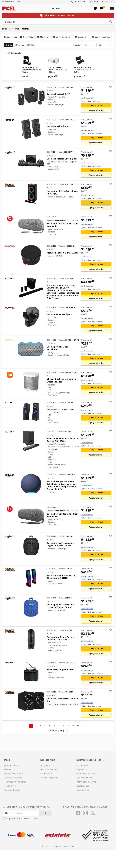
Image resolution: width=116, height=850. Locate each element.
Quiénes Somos (11, 765)
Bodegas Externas (102, 37)
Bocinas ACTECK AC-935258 (60, 409)
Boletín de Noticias (49, 777)
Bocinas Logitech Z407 (58, 94)
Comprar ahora (96, 105)
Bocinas (25, 28)
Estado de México (63, 37)
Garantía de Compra (13, 773)
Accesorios (14, 28)
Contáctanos (82, 765)
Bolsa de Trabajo (12, 790)
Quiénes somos (108, 2)
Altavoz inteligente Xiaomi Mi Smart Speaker (62, 380)
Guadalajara (83, 37)
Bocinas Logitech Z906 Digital (62, 159)
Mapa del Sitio (82, 790)
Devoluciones (82, 786)
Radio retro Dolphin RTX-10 (60, 669)
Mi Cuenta (56, 8)
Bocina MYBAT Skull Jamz (59, 314)
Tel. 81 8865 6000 (80, 2)
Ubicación (8, 769)
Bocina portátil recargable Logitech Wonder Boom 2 (60, 544)
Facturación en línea (85, 773)
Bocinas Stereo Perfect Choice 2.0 (62, 699)
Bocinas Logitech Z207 (58, 126)
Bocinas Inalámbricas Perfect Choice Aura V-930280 (62, 576)
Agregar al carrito (96, 110)
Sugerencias (81, 769)
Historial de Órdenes (49, 769)
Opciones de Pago (84, 777)
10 (73, 726)
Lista (10, 45)
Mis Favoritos (46, 773)
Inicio (4, 28)
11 (78, 726)
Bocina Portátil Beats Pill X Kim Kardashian (62, 224)
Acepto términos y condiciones (22, 818)
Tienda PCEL (28, 37)
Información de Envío (86, 781)
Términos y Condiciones (15, 781)
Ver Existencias (87, 98)
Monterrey (44, 37)
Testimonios (10, 786)
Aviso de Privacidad (13, 777)
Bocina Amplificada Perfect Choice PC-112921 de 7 (61, 638)
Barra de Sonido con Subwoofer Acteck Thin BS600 (63, 439)
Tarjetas (20, 45)
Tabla (31, 45)
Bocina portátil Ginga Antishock (57, 348)
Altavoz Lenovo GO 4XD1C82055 (63, 253)
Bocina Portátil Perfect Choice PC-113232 (62, 192)
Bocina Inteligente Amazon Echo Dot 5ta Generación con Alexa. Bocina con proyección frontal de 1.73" (61, 485)
